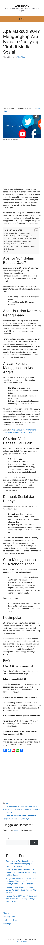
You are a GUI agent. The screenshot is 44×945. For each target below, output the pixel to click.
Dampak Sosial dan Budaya (16, 244)
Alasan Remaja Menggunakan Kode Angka (22, 238)
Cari (7, 838)
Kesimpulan (10, 249)
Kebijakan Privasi (10, 920)
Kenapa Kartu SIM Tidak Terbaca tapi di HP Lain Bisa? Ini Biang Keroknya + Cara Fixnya (21, 898)
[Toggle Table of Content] (35, 230)
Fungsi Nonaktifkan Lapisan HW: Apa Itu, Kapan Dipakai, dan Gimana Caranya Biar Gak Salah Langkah (21, 881)
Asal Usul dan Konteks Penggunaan (19, 236)
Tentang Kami (8, 924)
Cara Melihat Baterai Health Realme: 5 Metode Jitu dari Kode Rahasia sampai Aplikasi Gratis (22, 872)
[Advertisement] (22, 84)
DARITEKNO (22, 5)
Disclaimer (7, 913)
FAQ (7, 252)
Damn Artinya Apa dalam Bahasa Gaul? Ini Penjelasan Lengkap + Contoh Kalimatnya (19, 863)
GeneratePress (22, 942)
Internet (9, 803)
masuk (16, 830)
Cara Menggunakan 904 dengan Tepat (20, 246)
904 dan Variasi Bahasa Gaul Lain (18, 241)
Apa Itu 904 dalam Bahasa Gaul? (18, 233)
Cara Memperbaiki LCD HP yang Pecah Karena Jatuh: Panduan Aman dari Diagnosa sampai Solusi (21, 809)
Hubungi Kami (9, 917)
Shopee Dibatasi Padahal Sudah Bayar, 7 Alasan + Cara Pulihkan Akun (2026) (21, 890)
